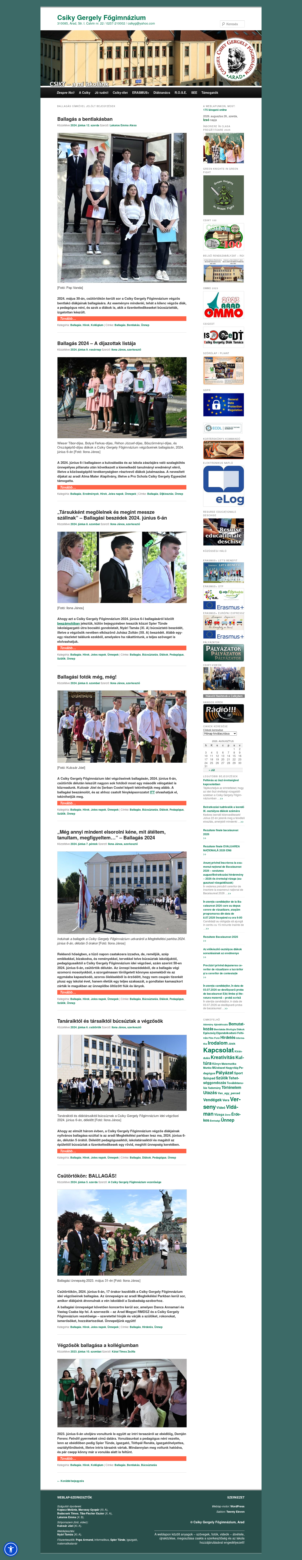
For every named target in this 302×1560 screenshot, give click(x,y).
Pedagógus (177, 654)
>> (221, 798)
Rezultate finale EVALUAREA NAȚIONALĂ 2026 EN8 (221, 848)
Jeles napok (116, 494)
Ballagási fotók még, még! (87, 676)
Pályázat (224, 1072)
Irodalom (218, 1042)
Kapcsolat (218, 1049)
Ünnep (145, 325)
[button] (10, 1549)
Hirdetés (147, 1327)
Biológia (231, 1029)
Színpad (209, 1078)
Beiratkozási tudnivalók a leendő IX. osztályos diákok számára (223, 809)
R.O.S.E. (181, 92)
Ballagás (75, 325)
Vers (225, 1100)
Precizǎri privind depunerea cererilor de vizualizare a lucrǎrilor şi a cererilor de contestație (223, 969)
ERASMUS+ (140, 92)
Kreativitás (223, 1057)
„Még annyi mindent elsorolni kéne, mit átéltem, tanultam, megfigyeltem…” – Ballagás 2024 (111, 834)
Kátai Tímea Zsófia (123, 1351)
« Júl (212, 770)
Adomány (208, 1024)
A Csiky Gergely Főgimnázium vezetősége (134, 1182)
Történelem (231, 1087)
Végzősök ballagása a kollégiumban (97, 1345)
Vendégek (212, 1100)
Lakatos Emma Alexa (123, 125)
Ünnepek (130, 494)
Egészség (209, 1033)
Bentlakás (133, 325)
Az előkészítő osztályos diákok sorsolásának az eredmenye (222, 951)
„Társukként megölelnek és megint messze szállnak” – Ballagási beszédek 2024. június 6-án (112, 514)
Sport (238, 1073)
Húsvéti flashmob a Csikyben (224, 696)
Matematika (229, 1064)
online (215, 110)
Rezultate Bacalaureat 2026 (220, 937)
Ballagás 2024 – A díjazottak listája (96, 343)
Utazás (210, 1093)
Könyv (216, 1063)
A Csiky (84, 92)
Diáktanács (161, 92)
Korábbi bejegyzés (70, 1481)
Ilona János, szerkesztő (126, 349)
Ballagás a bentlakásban (85, 118)
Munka (207, 1068)
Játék (231, 1044)
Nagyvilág (232, 1068)
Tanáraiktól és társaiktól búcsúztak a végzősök (110, 1020)
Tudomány (214, 1088)
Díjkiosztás (167, 494)
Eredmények (91, 494)
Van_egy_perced (229, 1093)
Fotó (217, 1038)
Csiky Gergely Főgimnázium (101, 17)
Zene (228, 1114)
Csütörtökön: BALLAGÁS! (87, 1175)
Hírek (86, 325)
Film (211, 1038)
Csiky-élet (120, 92)
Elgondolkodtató (226, 1033)
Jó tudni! (102, 92)
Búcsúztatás (150, 654)
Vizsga (219, 1114)
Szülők (61, 658)
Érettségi (215, 1120)
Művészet (218, 1067)
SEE (194, 92)
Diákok (163, 654)
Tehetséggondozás (221, 1080)
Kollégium (97, 325)
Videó (220, 1107)
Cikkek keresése (213, 730)
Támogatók (209, 92)
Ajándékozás (221, 1024)
